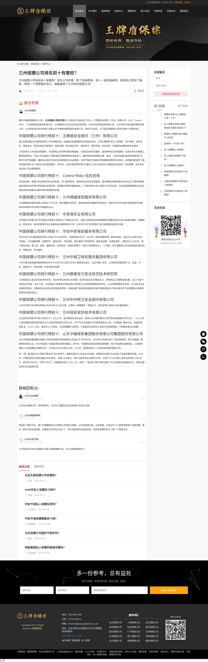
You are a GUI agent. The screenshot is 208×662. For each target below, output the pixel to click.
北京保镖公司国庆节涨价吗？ (42, 533)
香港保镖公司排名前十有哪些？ (175, 173)
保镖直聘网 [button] (32, 651)
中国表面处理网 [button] (115, 651)
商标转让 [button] (165, 651)
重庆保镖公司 (152, 627)
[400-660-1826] (203, 357)
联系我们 (184, 11)
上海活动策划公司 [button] (65, 651)
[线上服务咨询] (203, 334)
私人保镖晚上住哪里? (174, 149)
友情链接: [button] (21, 651)
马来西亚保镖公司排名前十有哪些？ (175, 183)
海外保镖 (66, 640)
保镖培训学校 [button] (115, 654)
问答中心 (46, 64)
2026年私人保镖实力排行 (40, 489)
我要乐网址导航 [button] (178, 651)
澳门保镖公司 (133, 636)
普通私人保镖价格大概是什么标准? (175, 136)
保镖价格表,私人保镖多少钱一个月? (175, 116)
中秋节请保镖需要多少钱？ (41, 518)
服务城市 (179, 2)
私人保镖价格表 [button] (100, 654)
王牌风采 (158, 11)
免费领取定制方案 (170, 94)
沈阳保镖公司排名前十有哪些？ (175, 193)
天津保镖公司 (152, 631)
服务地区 (134, 615)
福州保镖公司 (152, 640)
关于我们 (92, 11)
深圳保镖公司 (115, 627)
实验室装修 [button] (154, 651)
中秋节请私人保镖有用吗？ (41, 504)
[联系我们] (203, 349)
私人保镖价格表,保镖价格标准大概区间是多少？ (175, 126)
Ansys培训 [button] (89, 651)
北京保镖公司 (115, 622)
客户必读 (145, 11)
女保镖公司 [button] (101, 651)
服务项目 (105, 11)
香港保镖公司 (152, 636)
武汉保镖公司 (152, 622)
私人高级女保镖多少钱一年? (175, 157)
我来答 (140, 91)
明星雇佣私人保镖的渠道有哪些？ (45, 547)
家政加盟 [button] (79, 651)
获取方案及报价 (168, 590)
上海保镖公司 (133, 622)
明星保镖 (76, 640)
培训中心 (119, 11)
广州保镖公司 (133, 631)
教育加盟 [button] (142, 651)
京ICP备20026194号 (71, 636)
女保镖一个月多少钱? (174, 143)
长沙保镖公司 (115, 640)
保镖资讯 (132, 11)
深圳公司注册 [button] (130, 651)
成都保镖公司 (133, 640)
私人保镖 (85, 640)
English (188, 2)
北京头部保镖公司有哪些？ (41, 475)
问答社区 (171, 11)
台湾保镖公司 (115, 636)
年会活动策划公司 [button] (47, 651)
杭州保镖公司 (133, 627)
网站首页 (79, 11)
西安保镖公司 (115, 631)
